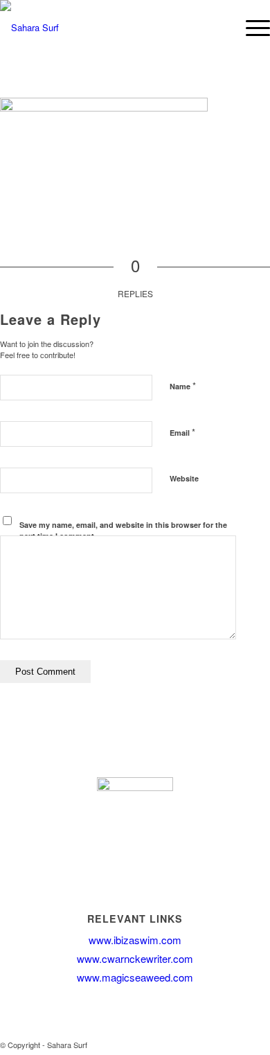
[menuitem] (251, 27)
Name (183, 385)
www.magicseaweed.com (135, 977)
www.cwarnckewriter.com (135, 958)
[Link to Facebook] (238, 1044)
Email (182, 431)
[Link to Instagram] (259, 1044)
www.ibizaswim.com (135, 939)
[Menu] (251, 27)
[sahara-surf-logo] (104, 27)
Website (184, 478)
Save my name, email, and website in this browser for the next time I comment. (123, 531)
